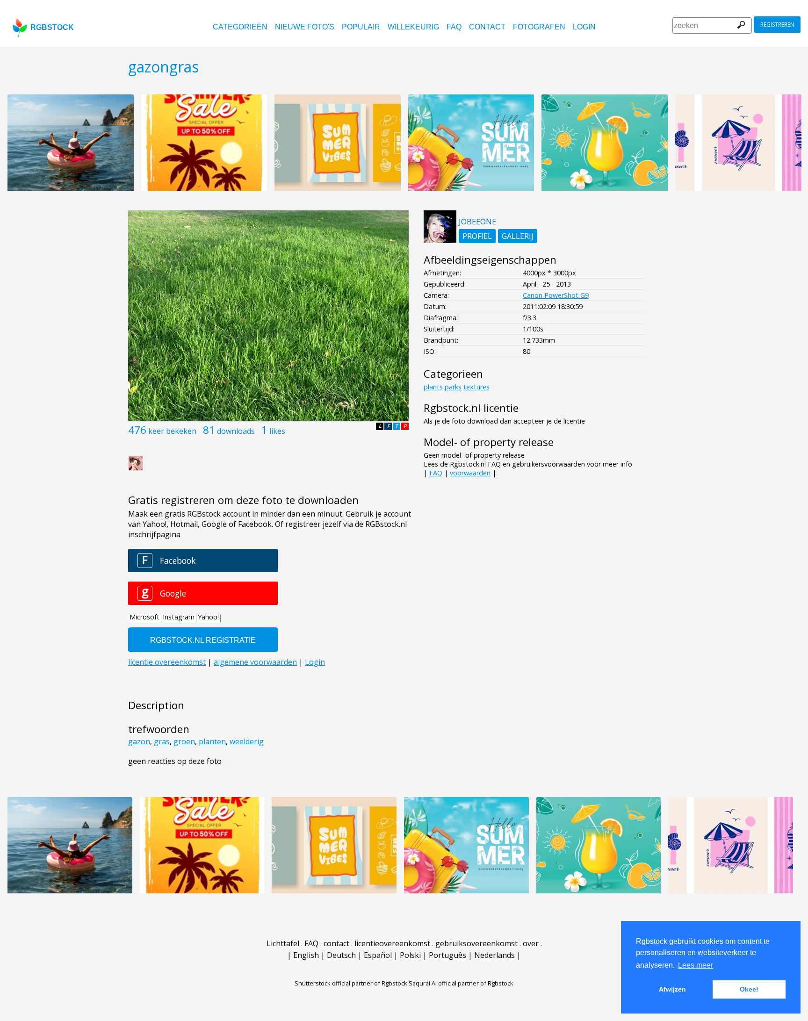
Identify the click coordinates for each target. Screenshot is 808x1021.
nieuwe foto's (304, 27)
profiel (477, 236)
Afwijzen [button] (672, 989)
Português (447, 955)
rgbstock (52, 27)
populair (361, 27)
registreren (777, 25)
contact (487, 27)
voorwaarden (470, 472)
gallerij (518, 236)
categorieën (240, 27)
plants (433, 386)
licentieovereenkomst (392, 943)
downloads (236, 431)
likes (277, 431)
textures (476, 386)
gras (162, 741)
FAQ (454, 27)
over (531, 943)
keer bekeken (172, 431)
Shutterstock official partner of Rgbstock (351, 983)
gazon (139, 741)
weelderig (247, 741)
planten (212, 741)
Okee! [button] (749, 989)
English (306, 955)
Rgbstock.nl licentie (471, 408)
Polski (410, 955)
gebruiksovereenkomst (476, 943)
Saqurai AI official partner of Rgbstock (461, 983)
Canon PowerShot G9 (556, 295)
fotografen (539, 27)
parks (453, 386)
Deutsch (341, 955)
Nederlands (494, 955)
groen (184, 741)
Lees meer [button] (695, 965)
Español (378, 955)
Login (584, 27)
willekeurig (413, 27)
